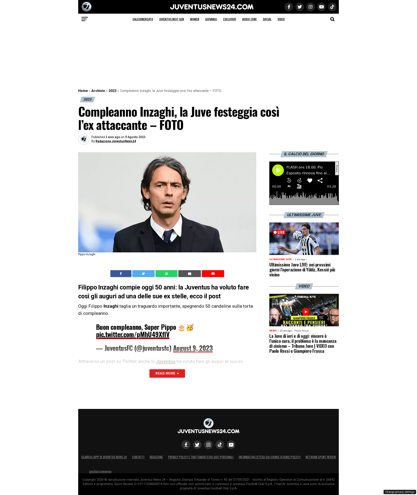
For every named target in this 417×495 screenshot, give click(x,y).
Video (281, 19)
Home (83, 91)
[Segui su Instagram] (208, 444)
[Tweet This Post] (144, 273)
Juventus (165, 361)
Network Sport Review (321, 457)
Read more (165, 373)
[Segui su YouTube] (231, 444)
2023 (112, 91)
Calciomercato (142, 19)
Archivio (98, 91)
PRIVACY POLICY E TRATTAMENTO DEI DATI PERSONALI (200, 457)
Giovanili (211, 19)
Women (194, 19)
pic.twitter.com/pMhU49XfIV (132, 334)
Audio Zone (249, 19)
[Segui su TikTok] (219, 444)
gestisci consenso (100, 471)
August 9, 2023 (193, 348)
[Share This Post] (167, 273)
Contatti (138, 457)
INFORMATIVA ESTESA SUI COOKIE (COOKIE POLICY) (269, 457)
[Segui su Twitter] (197, 444)
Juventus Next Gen (171, 19)
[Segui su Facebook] (186, 444)
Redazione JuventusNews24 (116, 141)
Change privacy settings (399, 491)
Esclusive (229, 19)
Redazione (156, 457)
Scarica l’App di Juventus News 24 (104, 457)
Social (267, 19)
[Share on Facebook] (121, 273)
